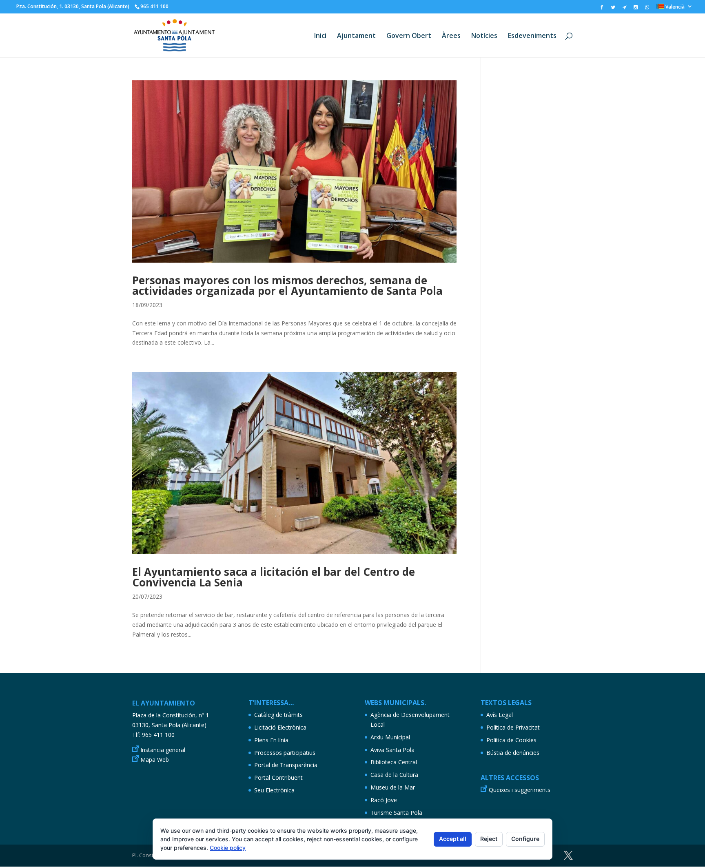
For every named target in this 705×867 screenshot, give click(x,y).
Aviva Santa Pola (392, 750)
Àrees (451, 36)
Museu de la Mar (392, 787)
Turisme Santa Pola (396, 812)
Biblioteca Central (393, 762)
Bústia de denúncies (512, 752)
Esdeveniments (532, 36)
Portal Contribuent (278, 777)
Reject (488, 838)
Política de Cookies (511, 740)
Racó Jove (383, 800)
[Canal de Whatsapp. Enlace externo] (647, 8)
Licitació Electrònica (280, 727)
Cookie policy (228, 847)
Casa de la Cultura (394, 775)
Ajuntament (356, 36)
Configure (525, 838)
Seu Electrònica (274, 790)
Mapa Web (154, 759)
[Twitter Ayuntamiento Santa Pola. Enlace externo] (613, 8)
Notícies (484, 36)
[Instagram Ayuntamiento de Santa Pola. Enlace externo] (636, 8)
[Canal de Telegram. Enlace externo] (624, 8)
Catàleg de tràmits (278, 715)
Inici (320, 36)
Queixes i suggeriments (519, 790)
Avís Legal (499, 715)
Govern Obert (408, 36)
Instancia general (162, 750)
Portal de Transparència (285, 765)
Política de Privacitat (513, 727)
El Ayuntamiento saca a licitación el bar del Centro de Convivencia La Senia (273, 577)
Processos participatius (284, 752)
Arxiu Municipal (390, 737)
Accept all (452, 838)
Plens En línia (271, 740)
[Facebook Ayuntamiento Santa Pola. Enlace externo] (602, 8)
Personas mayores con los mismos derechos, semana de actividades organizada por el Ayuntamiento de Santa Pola (287, 285)
